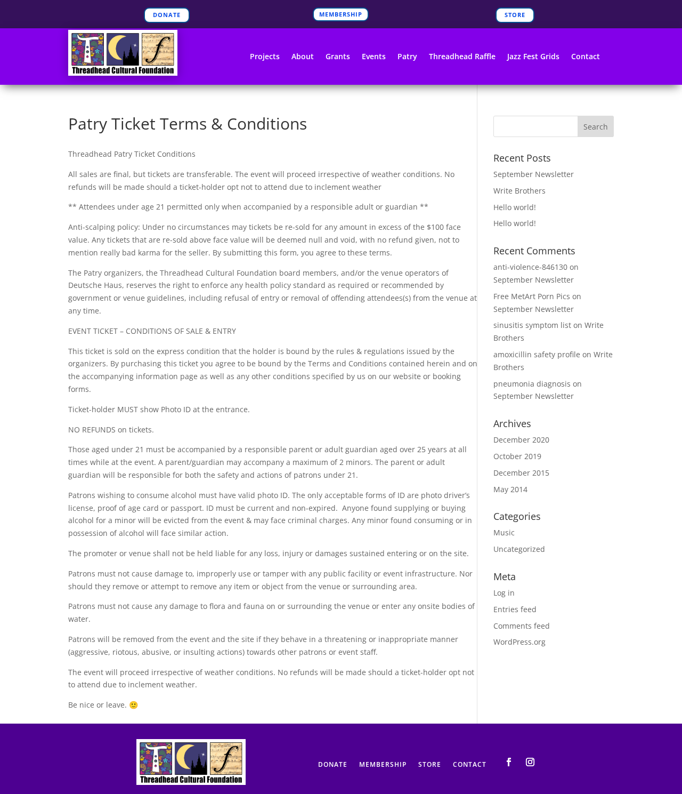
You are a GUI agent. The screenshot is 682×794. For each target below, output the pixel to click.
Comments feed (521, 626)
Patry (407, 57)
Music (504, 532)
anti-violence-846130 (530, 267)
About (302, 57)
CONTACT (469, 765)
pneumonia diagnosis (532, 384)
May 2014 (510, 489)
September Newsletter (533, 174)
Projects (265, 57)
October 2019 (517, 456)
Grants (338, 57)
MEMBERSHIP (340, 14)
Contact (585, 57)
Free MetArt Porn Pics (531, 296)
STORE (515, 15)
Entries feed (515, 609)
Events (374, 57)
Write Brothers (519, 191)
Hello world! (514, 207)
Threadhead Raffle (462, 57)
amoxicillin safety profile (536, 354)
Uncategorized (519, 549)
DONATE (167, 15)
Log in (504, 593)
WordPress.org (519, 642)
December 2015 (521, 473)
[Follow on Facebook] (508, 762)
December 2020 (521, 440)
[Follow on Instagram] (530, 762)
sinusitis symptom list (532, 325)
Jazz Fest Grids (533, 57)
